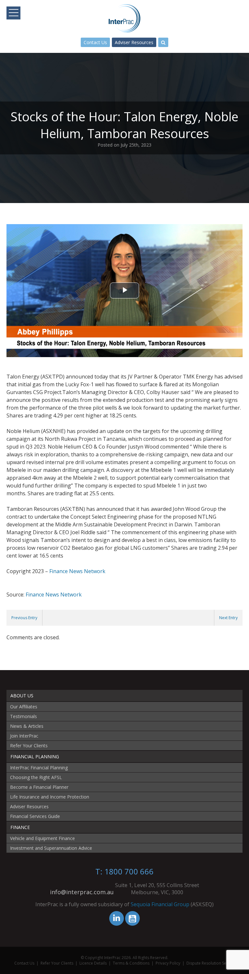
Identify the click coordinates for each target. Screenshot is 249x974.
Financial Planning (34, 756)
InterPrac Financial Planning (39, 767)
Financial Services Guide (35, 816)
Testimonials (23, 716)
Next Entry (228, 617)
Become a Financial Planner (39, 787)
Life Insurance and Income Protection (49, 797)
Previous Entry (24, 617)
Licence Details (93, 963)
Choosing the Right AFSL (36, 777)
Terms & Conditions (131, 963)
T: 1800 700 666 (124, 871)
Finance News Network (77, 571)
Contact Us (95, 42)
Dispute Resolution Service (210, 963)
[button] (13, 12)
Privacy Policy (168, 963)
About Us (21, 695)
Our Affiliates (23, 706)
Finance (20, 827)
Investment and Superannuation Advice (51, 848)
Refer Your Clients (29, 745)
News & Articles (26, 726)
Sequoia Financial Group (160, 904)
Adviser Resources (134, 42)
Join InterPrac (24, 736)
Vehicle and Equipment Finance (42, 838)
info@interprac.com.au (82, 892)
